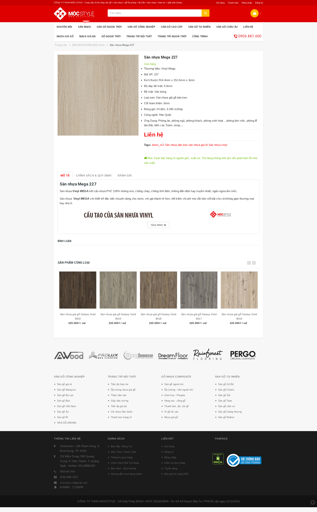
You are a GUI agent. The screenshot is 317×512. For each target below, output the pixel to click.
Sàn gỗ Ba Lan (65, 395)
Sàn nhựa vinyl (218, 144)
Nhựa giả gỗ (171, 417)
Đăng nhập (247, 3)
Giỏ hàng (220, 3)
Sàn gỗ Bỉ (62, 417)
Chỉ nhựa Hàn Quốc (122, 411)
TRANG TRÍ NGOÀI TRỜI (172, 36)
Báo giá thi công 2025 (176, 474)
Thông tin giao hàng (122, 457)
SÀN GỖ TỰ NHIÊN (199, 26)
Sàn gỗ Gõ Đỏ (226, 384)
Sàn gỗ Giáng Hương (230, 411)
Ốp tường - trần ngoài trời (178, 389)
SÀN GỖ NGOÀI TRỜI (109, 26)
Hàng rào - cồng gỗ (174, 400)
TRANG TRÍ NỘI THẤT (139, 36)
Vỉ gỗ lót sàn (171, 411)
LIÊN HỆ (248, 26)
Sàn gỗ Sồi (224, 395)
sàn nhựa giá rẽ (198, 144)
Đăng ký (259, 3)
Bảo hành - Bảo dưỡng (123, 468)
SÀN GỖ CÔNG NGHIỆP (141, 26)
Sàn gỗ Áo (63, 411)
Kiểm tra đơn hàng (174, 463)
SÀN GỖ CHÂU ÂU (227, 26)
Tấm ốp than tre (119, 384)
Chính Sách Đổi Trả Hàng (125, 463)
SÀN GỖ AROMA (66, 422)
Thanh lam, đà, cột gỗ (176, 406)
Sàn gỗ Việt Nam (66, 406)
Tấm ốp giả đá (119, 406)
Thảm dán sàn (119, 395)
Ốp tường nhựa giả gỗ (123, 389)
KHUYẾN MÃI (64, 26)
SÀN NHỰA (84, 25)
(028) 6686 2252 (69, 477)
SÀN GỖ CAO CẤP (172, 26)
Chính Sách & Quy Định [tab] (93, 175)
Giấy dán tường (119, 400)
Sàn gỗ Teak (225, 400)
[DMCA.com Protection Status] (218, 458)
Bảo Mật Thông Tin (121, 446)
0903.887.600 (67, 471)
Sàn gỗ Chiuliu (226, 389)
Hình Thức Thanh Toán (123, 452)
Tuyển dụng (170, 468)
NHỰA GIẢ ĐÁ (87, 36)
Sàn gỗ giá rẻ (64, 384)
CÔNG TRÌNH (199, 36)
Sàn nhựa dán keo (176, 144)
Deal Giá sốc (247, 36)
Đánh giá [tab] (125, 175)
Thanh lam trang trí (121, 417)
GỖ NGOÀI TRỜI (111, 36)
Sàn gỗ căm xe (226, 406)
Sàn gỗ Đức (63, 400)
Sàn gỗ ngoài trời (173, 384)
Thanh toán (233, 3)
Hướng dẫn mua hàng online (126, 474)
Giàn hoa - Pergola (174, 395)
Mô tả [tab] (65, 175)
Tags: (148, 144)
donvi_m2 (158, 144)
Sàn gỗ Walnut (226, 417)
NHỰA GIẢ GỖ (65, 36)
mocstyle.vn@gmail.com (73, 482)
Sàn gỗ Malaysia (66, 389)
